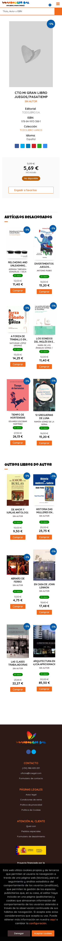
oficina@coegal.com (31, 773)
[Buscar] (58, 11)
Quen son (31, 826)
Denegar (19, 933)
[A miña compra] (51, 3)
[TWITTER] (33, 752)
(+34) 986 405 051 (31, 768)
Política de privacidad (31, 804)
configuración (37, 923)
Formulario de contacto (31, 778)
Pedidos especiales (31, 831)
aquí (53, 919)
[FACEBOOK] (28, 752)
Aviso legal (31, 794)
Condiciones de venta (31, 799)
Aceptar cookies (43, 933)
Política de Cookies (31, 810)
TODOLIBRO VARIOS (31, 130)
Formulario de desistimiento (31, 836)
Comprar (18, 290)
